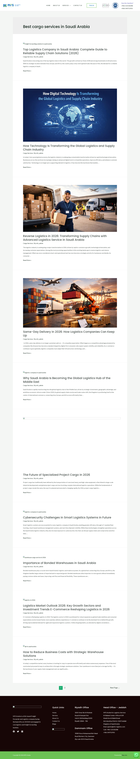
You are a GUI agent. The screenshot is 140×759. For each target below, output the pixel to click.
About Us (56, 5)
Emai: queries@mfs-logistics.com (114, 727)
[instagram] (22, 731)
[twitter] (18, 731)
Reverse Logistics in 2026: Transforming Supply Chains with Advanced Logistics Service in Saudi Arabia (65, 238)
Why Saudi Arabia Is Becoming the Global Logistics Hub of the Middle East (66, 380)
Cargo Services (28, 57)
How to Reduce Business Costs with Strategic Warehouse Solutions (63, 654)
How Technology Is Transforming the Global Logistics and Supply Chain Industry (69, 148)
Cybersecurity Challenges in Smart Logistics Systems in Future (67, 517)
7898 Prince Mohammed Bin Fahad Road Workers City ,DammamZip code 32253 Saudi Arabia (86, 736)
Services (65, 5)
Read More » (27, 71)
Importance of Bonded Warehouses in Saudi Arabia (59, 563)
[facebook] (14, 731)
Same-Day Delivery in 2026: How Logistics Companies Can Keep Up (69, 334)
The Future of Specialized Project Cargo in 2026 (56, 475)
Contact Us (77, 5)
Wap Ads (124, 755)
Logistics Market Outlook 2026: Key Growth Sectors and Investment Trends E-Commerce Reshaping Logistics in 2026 (66, 607)
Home (48, 5)
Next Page (115, 688)
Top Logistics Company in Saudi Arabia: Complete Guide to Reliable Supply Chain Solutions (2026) (65, 51)
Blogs (54, 724)
